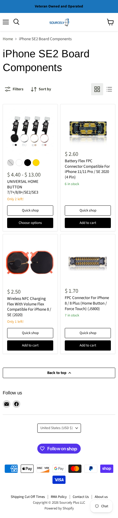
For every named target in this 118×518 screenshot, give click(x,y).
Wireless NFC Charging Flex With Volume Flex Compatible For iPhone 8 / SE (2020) (29, 307)
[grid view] (97, 89)
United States (56, 427)
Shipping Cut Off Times (28, 496)
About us (101, 496)
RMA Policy (59, 496)
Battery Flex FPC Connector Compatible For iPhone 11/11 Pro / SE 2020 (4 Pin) (87, 169)
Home (8, 39)
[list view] (109, 89)
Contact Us (81, 496)
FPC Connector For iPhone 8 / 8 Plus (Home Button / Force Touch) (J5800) (87, 303)
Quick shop (30, 210)
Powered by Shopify (59, 508)
